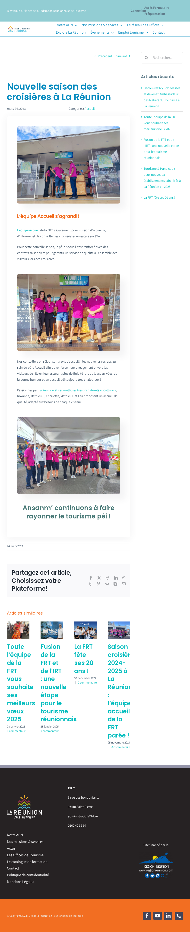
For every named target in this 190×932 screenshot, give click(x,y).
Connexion (138, 10)
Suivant (121, 56)
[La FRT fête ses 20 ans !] (85, 623)
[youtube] (157, 916)
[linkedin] (168, 916)
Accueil (90, 108)
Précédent (105, 56)
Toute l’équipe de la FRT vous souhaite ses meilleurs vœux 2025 (21, 683)
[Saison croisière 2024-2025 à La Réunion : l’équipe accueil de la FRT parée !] (119, 623)
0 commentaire (16, 731)
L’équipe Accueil (28, 230)
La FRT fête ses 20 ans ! (83, 659)
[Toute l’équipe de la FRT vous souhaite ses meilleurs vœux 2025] (18, 623)
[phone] (179, 916)
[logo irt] (18, 26)
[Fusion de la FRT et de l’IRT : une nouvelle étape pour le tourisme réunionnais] (52, 623)
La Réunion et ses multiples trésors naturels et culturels (77, 390)
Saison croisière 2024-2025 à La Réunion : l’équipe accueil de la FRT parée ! (121, 691)
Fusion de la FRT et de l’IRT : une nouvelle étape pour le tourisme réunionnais (59, 683)
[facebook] (147, 916)
